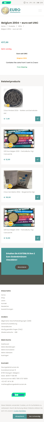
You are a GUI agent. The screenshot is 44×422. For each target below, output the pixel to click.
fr (31, 3)
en (42, 3)
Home (3, 26)
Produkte (12, 26)
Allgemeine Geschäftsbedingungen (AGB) (16, 321)
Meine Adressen (6, 353)
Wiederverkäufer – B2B (9, 332)
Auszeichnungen (7, 309)
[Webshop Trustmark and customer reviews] (8, 2)
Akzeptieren (19, 416)
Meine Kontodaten (7, 350)
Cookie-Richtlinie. (20, 411)
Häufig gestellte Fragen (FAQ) (12, 329)
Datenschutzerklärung (9, 324)
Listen (3, 301)
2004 (20, 26)
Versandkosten (6, 327)
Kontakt (4, 303)
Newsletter (5, 306)
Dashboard (5, 344)
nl (27, 3)
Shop (3, 298)
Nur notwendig (34, 416)
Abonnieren (22, 267)
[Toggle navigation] (40, 11)
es (35, 3)
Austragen (5, 355)
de (38, 3)
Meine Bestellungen (8, 347)
